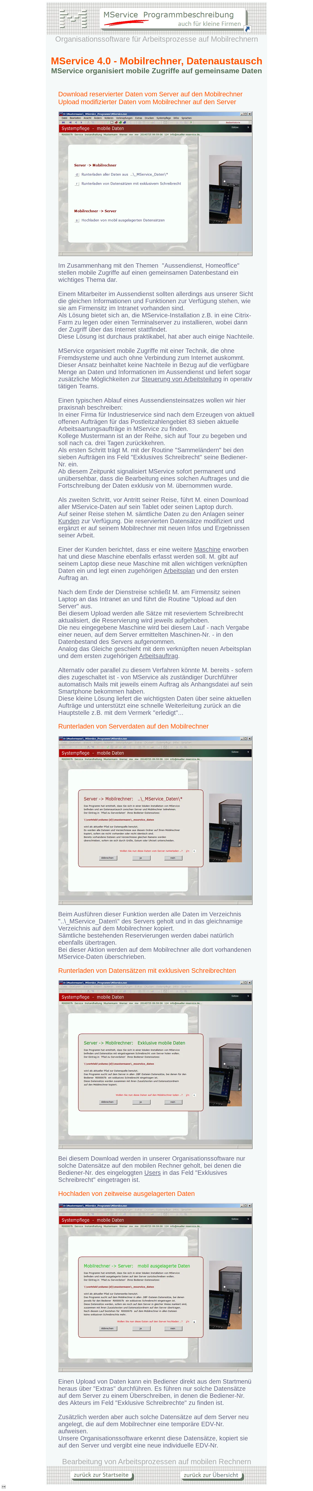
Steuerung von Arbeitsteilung (182, 379)
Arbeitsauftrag (158, 656)
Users (152, 1172)
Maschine (207, 549)
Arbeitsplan (179, 570)
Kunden (69, 521)
